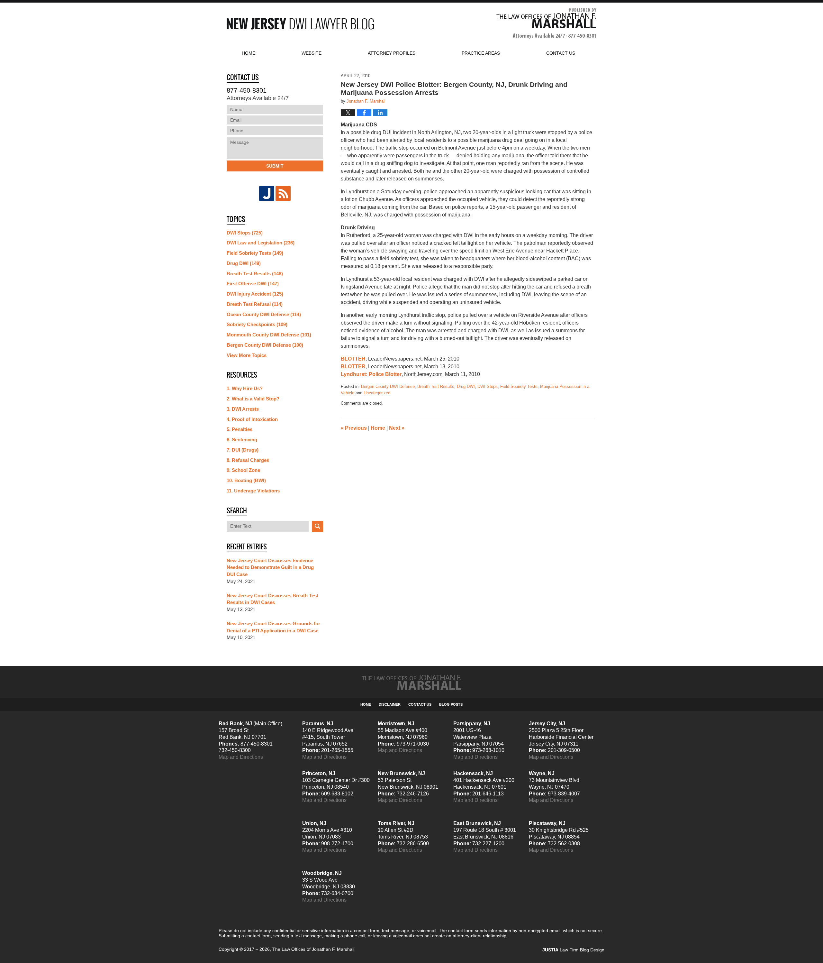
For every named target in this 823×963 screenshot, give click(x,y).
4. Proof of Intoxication (252, 419)
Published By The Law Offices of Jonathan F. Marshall (546, 23)
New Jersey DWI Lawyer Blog (300, 24)
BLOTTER (353, 359)
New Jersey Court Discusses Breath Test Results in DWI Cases (272, 599)
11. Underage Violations (253, 490)
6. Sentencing (242, 439)
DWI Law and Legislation (260, 242)
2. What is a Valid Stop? (253, 398)
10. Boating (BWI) (246, 480)
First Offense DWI (253, 283)
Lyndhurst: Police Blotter (371, 374)
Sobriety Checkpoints (257, 324)
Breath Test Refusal (255, 304)
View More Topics (247, 355)
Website (311, 53)
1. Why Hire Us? (245, 388)
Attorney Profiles (391, 53)
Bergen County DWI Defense (388, 386)
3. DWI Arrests (243, 409)
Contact (560, 53)
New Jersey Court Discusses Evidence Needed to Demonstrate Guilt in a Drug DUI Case (270, 567)
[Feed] (283, 193)
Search (317, 526)
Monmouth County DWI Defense (269, 334)
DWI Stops (487, 386)
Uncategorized (377, 392)
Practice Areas (481, 53)
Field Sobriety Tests (519, 386)
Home (248, 53)
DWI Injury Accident (255, 294)
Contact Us (419, 704)
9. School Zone (243, 470)
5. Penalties (239, 429)
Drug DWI (466, 386)
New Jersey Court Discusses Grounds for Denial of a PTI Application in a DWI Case (273, 627)
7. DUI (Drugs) (242, 450)
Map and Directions (241, 757)
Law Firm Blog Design (573, 949)
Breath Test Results (435, 386)
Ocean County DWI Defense (264, 314)
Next (396, 428)
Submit (275, 166)
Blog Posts (451, 704)
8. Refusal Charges (248, 460)
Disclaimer (390, 704)
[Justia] (266, 193)
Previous (354, 428)
